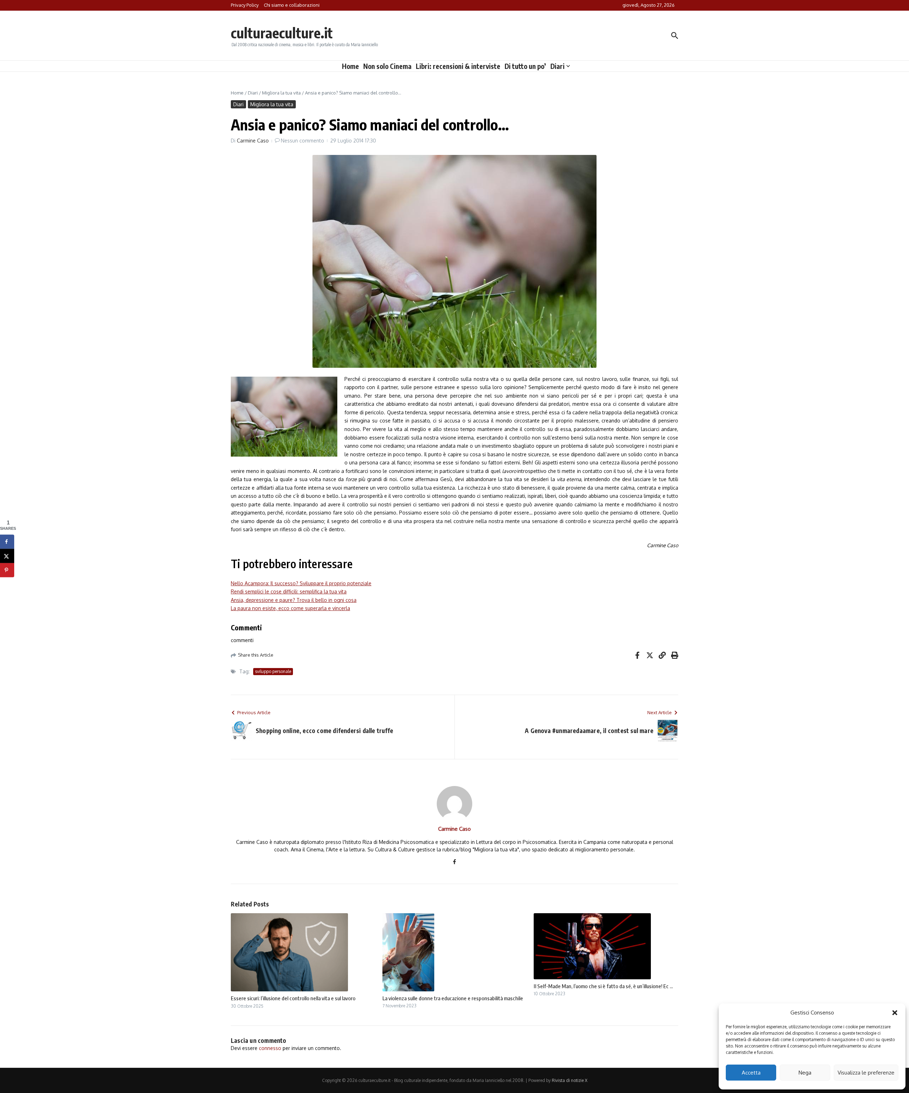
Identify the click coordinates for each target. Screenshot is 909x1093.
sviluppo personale (273, 671)
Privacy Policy (244, 5)
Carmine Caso (253, 141)
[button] (894, 1012)
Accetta (751, 1072)
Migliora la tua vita (281, 93)
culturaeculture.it (282, 33)
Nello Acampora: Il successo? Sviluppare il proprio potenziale (301, 583)
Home (350, 66)
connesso (270, 1048)
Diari (557, 66)
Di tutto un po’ (525, 66)
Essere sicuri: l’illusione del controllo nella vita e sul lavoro (293, 998)
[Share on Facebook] (7, 541)
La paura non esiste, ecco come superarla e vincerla (290, 608)
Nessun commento (302, 141)
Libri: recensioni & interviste (458, 66)
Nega (805, 1072)
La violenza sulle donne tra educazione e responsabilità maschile (452, 998)
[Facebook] (454, 862)
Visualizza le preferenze (866, 1072)
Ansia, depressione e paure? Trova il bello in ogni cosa (293, 600)
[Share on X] (7, 556)
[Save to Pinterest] (7, 570)
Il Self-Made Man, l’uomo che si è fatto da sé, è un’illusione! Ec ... (603, 986)
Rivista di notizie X (569, 1080)
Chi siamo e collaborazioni (292, 5)
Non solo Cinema (387, 66)
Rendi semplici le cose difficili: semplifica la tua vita (289, 591)
